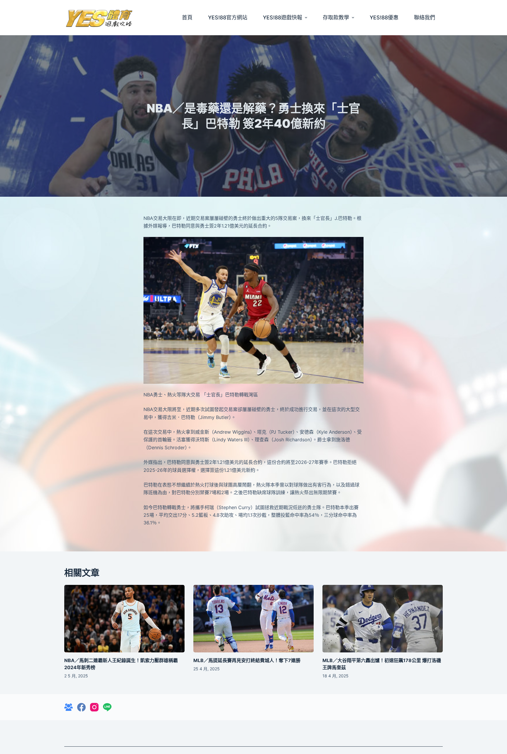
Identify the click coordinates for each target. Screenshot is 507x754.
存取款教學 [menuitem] (336, 17)
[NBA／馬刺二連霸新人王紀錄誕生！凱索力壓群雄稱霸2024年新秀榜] (124, 619)
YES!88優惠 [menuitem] (384, 17)
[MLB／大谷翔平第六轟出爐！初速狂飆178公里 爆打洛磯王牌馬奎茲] (382, 619)
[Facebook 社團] (68, 707)
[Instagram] (94, 707)
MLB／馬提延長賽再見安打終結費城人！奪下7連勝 (246, 660)
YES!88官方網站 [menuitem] (227, 17)
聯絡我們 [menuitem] (424, 17)
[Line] (107, 707)
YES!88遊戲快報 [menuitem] (282, 17)
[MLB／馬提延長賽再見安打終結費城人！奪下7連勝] (253, 619)
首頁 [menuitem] (187, 17)
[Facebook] (81, 707)
